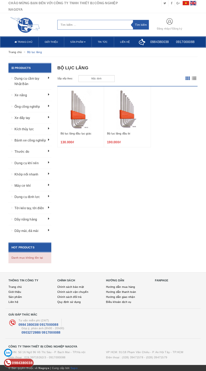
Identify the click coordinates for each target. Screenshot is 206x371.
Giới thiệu (51, 42)
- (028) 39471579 (155, 357)
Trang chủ (24, 42)
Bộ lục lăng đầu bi (118, 133)
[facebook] (171, 3)
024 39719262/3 (35, 357)
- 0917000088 (56, 357)
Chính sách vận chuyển (72, 291)
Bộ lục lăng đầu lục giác (76, 133)
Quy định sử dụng (69, 301)
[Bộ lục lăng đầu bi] (127, 109)
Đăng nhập (163, 28)
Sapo (74, 368)
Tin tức (103, 42)
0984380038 (159, 42)
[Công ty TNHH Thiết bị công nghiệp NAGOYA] (29, 24)
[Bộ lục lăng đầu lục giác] (81, 109)
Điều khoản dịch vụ (118, 301)
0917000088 (185, 42)
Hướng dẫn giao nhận (120, 296)
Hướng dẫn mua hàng (120, 286)
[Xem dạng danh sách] (194, 78)
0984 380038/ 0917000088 (38, 324)
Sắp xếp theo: (65, 78)
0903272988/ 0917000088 (41, 332)
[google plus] (178, 3)
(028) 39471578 (132, 357)
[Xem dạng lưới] (187, 78)
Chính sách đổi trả (69, 296)
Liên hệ (125, 42)
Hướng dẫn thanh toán (121, 291)
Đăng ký (177, 28)
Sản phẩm (77, 42)
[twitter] (165, 3)
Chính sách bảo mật (70, 286)
